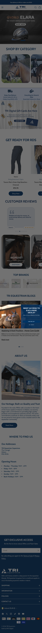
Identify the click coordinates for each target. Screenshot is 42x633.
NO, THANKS (31, 324)
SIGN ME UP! (31, 321)
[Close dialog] (40, 306)
